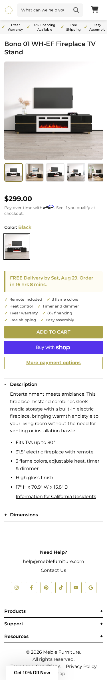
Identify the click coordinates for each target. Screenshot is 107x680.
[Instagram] (16, 587)
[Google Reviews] (90, 587)
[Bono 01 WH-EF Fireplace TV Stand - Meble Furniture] (53, 111)
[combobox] (43, 10)
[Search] (76, 10)
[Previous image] (12, 111)
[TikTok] (61, 587)
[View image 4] (76, 172)
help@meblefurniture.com (53, 561)
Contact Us (53, 570)
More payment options (53, 362)
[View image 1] (13, 172)
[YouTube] (76, 587)
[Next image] (95, 111)
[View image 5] (97, 172)
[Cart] (95, 10)
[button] (32, 673)
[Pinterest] (46, 587)
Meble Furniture (61, 652)
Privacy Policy (81, 666)
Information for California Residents (56, 496)
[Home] (8, 10)
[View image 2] (34, 172)
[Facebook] (31, 587)
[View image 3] (55, 172)
